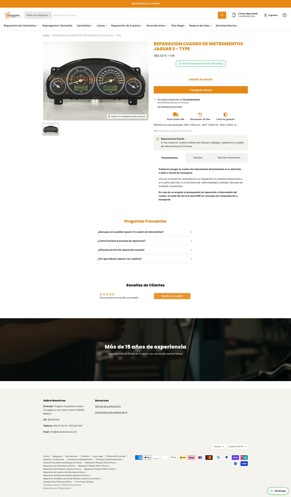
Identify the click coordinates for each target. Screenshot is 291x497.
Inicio (46, 35)
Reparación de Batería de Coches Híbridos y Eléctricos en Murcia (71, 478)
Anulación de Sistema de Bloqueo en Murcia (62, 462)
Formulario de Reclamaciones (109, 459)
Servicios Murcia (226, 25)
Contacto (85, 456)
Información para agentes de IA (111, 412)
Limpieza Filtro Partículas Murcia (57, 482)
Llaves (101, 25)
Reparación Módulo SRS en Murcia (93, 466)
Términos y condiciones (53, 459)
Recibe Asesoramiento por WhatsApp (202, 63)
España (236, 446)
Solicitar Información (229, 157)
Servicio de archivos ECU (108, 406)
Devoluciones (71, 456)
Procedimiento (169, 157)
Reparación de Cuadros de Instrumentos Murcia (64, 472)
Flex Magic (178, 25)
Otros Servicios (156, 25)
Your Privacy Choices (84, 482)
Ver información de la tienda (169, 107)
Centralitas (84, 25)
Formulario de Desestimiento (79, 459)
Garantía (197, 157)
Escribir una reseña (172, 296)
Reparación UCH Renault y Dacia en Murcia (62, 469)
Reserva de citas (199, 25)
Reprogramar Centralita (57, 25)
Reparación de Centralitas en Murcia (59, 466)
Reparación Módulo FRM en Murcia (99, 469)
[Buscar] (222, 15)
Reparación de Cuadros (126, 25)
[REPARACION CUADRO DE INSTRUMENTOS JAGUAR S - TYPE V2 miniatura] (51, 129)
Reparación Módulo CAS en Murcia (100, 462)
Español (217, 446)
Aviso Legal (98, 456)
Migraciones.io (64, 488)
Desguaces (57, 456)
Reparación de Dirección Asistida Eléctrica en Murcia (66, 475)
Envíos (46, 456)
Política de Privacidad (115, 456)
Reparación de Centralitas (20, 25)
